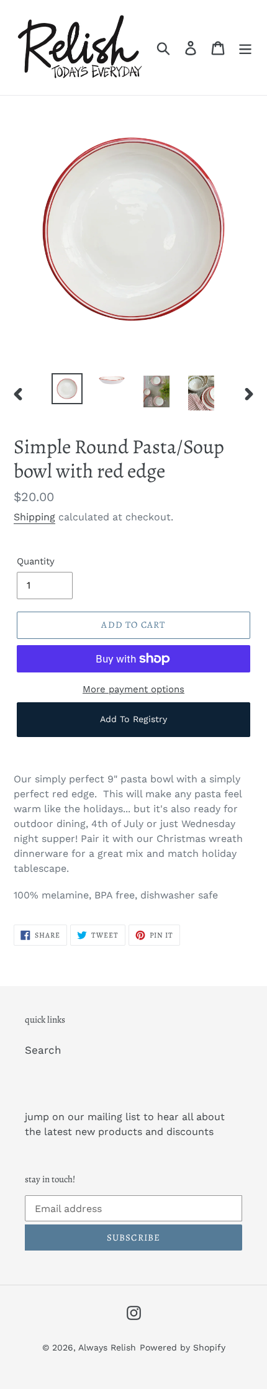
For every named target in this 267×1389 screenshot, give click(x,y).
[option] (67, 388)
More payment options (133, 689)
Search (43, 1050)
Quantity (36, 561)
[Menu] (245, 48)
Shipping (34, 517)
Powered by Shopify (182, 1347)
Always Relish (107, 1347)
